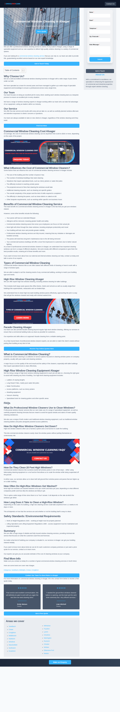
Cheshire (47, 635)
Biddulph (22, 570)
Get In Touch (100, 71)
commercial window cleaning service (32, 56)
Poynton (47, 629)
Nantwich (12, 639)
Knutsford (12, 651)
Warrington (47, 638)
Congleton (35, 570)
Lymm (46, 632)
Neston (46, 653)
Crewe (28, 570)
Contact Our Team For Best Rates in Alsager (41, 575)
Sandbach (15, 570)
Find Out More (41, 126)
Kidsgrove (7, 570)
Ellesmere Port (49, 650)
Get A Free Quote (41, 613)
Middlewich (12, 636)
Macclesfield (13, 645)
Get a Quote (41, 31)
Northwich (12, 648)
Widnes (46, 647)
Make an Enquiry (60, 662)
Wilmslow (47, 626)
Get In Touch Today (42, 64)
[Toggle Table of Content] (22, 70)
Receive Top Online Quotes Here (42, 349)
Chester (46, 644)
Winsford (12, 642)
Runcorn (47, 641)
